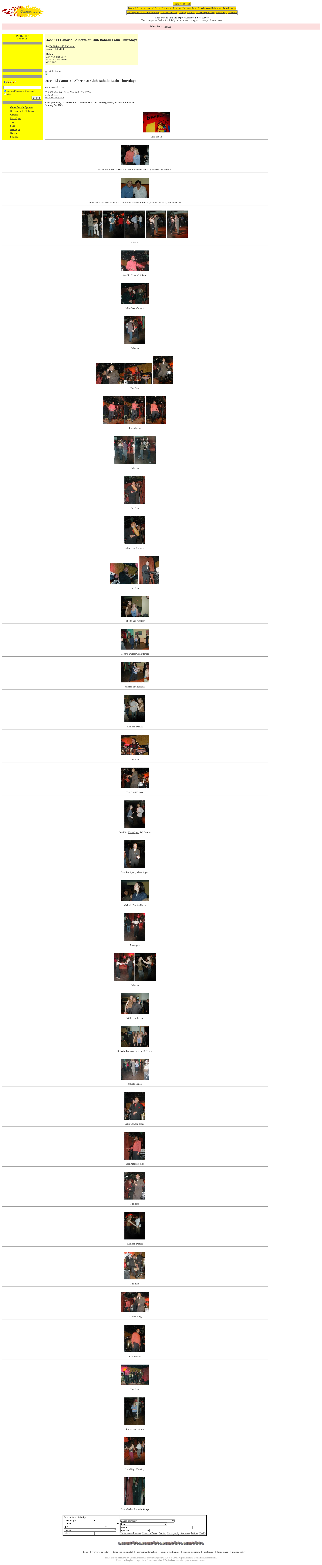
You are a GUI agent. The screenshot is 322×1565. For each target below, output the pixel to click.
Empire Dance (139, 905)
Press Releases (229, 8)
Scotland (14, 137)
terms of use (222, 1552)
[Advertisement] (22, 51)
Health (202, 1533)
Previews (186, 8)
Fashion (162, 1533)
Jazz (12, 122)
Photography (173, 1533)
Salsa (12, 126)
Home (176, 4)
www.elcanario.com (54, 87)
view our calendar (100, 1552)
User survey (221, 12)
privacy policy (239, 1552)
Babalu (13, 133)
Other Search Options (21, 107)
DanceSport (133, 832)
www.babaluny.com (54, 97)
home (85, 1552)
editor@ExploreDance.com (169, 1560)
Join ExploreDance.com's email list (143, 12)
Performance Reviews (171, 8)
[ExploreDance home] (23, 16)
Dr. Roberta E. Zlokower (22, 111)
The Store (200, 12)
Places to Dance (149, 1533)
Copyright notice (187, 12)
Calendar (210, 12)
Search (187, 4)
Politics (194, 1533)
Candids (14, 114)
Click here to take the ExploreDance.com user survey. (182, 17)
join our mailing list (170, 1552)
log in (168, 26)
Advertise (232, 12)
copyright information (147, 1552)
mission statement (191, 1552)
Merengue (15, 129)
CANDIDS (22, 38)
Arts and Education (213, 8)
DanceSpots (197, 8)
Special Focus (153, 8)
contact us (208, 1552)
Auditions (185, 1533)
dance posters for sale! (123, 1552)
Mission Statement (168, 12)
